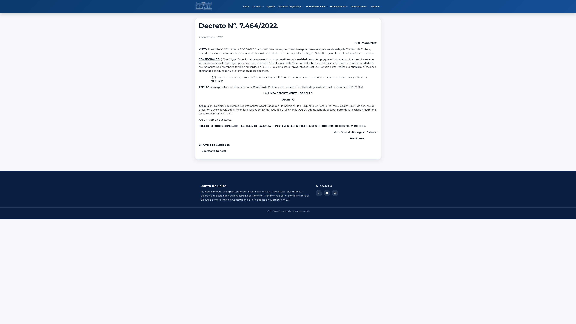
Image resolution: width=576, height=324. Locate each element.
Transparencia (338, 6)
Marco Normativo (315, 6)
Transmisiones (359, 6)
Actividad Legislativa (289, 6)
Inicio (246, 6)
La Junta (256, 6)
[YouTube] (327, 193)
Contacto (375, 6)
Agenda (270, 6)
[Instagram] (335, 193)
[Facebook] (319, 193)
